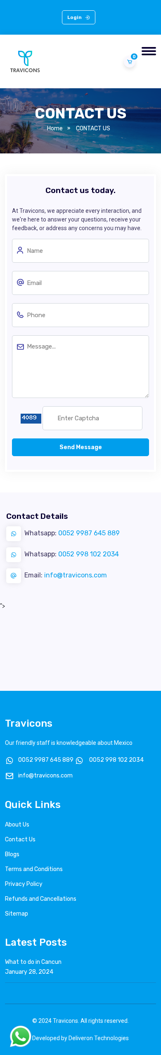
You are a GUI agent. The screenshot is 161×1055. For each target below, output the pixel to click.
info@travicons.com (75, 575)
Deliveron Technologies (99, 1038)
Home (55, 128)
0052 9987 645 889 (89, 533)
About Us (17, 824)
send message (80, 447)
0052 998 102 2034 (88, 554)
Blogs (12, 854)
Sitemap (16, 913)
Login (75, 17)
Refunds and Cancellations (40, 898)
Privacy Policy (24, 884)
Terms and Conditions (34, 869)
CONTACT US (93, 128)
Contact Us (20, 839)
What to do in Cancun (33, 962)
